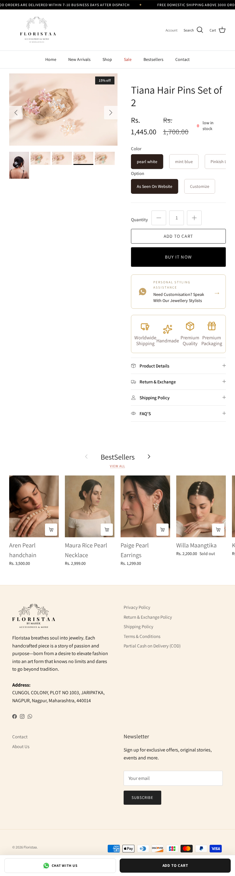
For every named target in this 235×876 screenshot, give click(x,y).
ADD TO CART (175, 865)
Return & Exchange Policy (148, 617)
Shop (107, 59)
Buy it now (178, 257)
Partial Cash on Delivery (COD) (152, 646)
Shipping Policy (138, 626)
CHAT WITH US (65, 865)
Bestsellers (153, 59)
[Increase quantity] (194, 218)
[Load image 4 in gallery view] (63, 109)
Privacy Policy (137, 607)
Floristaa (30, 847)
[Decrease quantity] (158, 218)
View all (117, 466)
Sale (128, 59)
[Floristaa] (36, 30)
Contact (182, 59)
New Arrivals (79, 59)
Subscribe (142, 797)
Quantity (139, 219)
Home (50, 59)
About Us (20, 746)
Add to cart (178, 236)
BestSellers (118, 456)
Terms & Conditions (142, 636)
